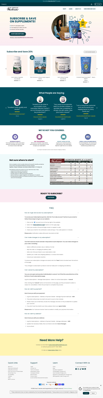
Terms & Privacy (68, 388)
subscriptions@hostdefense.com (58, 345)
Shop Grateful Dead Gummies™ (17, 114)
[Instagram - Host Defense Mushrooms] (78, 369)
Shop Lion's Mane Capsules (40, 117)
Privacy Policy (87, 390)
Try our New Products (51, 1)
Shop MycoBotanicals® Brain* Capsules (85, 116)
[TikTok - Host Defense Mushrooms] (80, 369)
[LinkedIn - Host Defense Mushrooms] (85, 369)
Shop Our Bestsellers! (90, 51)
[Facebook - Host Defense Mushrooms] (76, 369)
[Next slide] (97, 69)
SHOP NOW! (51, 197)
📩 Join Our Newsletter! (81, 366)
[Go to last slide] (6, 69)
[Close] (101, 385)
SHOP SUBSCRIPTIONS (17, 34)
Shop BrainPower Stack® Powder (63, 117)
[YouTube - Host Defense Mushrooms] (83, 369)
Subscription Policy (53, 350)
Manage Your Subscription (27, 37)
